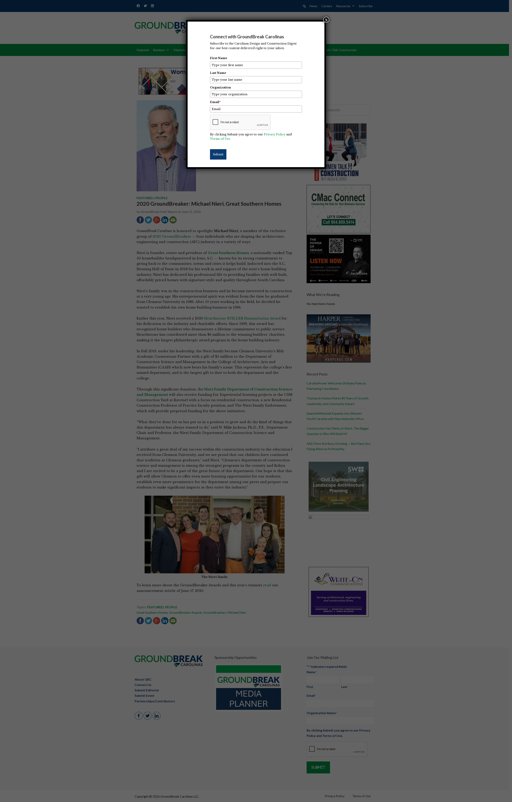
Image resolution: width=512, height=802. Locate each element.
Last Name (218, 73)
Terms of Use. (220, 139)
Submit (218, 154)
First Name (218, 58)
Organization (220, 87)
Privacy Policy (274, 134)
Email (215, 102)
